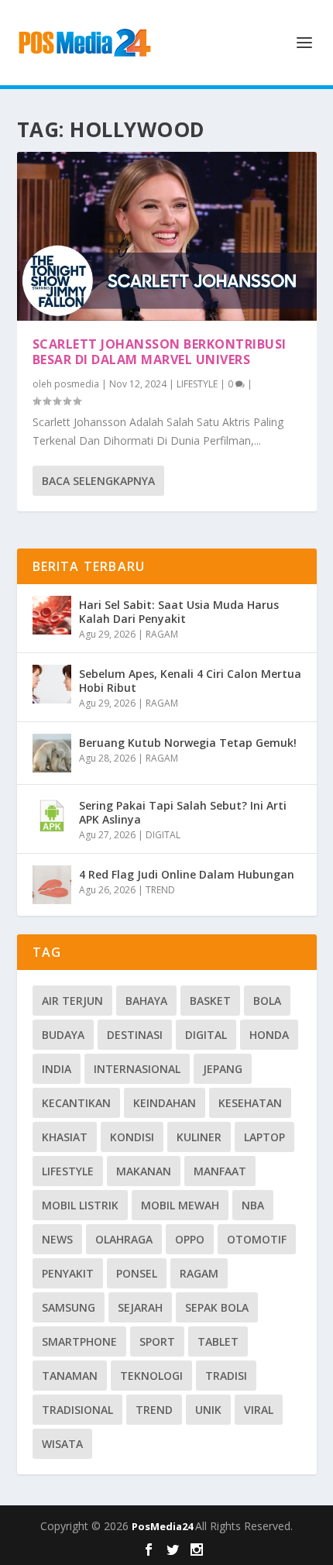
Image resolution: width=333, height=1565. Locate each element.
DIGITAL (163, 834)
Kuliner (199, 1137)
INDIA (56, 1068)
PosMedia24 (163, 1526)
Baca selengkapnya (98, 480)
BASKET (210, 1000)
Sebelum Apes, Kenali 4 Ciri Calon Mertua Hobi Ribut (190, 680)
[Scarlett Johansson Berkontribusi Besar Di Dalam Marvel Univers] (167, 236)
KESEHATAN (250, 1103)
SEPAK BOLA (217, 1307)
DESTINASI (135, 1034)
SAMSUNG (68, 1307)
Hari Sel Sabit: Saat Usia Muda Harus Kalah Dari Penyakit (179, 611)
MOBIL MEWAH (180, 1205)
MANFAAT (220, 1171)
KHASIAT (65, 1137)
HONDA (269, 1034)
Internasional (137, 1068)
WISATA (62, 1443)
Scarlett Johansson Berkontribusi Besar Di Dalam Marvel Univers (160, 352)
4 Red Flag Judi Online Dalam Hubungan (186, 874)
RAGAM (162, 634)
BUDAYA (63, 1034)
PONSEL (136, 1273)
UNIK (208, 1409)
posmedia (76, 383)
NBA (253, 1205)
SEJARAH (140, 1307)
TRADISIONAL (77, 1409)
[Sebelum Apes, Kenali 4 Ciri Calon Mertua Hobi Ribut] (52, 684)
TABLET (218, 1341)
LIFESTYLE (197, 383)
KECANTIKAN (76, 1103)
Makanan (143, 1171)
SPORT (157, 1341)
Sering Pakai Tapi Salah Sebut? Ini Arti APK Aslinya (183, 812)
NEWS (57, 1239)
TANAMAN (70, 1375)
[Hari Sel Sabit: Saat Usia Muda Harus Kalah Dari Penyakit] (52, 615)
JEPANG (222, 1068)
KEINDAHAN (164, 1103)
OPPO (189, 1239)
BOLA (267, 1000)
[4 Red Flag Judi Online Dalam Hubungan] (52, 884)
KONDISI (132, 1137)
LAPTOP (264, 1137)
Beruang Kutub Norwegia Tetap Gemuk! (188, 742)
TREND (160, 889)
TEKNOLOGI (151, 1375)
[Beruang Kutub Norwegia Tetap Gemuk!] (52, 753)
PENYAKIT (68, 1273)
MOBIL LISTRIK (80, 1205)
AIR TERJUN (72, 1000)
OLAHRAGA (124, 1239)
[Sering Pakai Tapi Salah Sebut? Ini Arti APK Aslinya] (52, 815)
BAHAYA (146, 1000)
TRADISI (226, 1375)
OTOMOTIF (257, 1239)
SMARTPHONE (79, 1341)
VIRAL (258, 1409)
